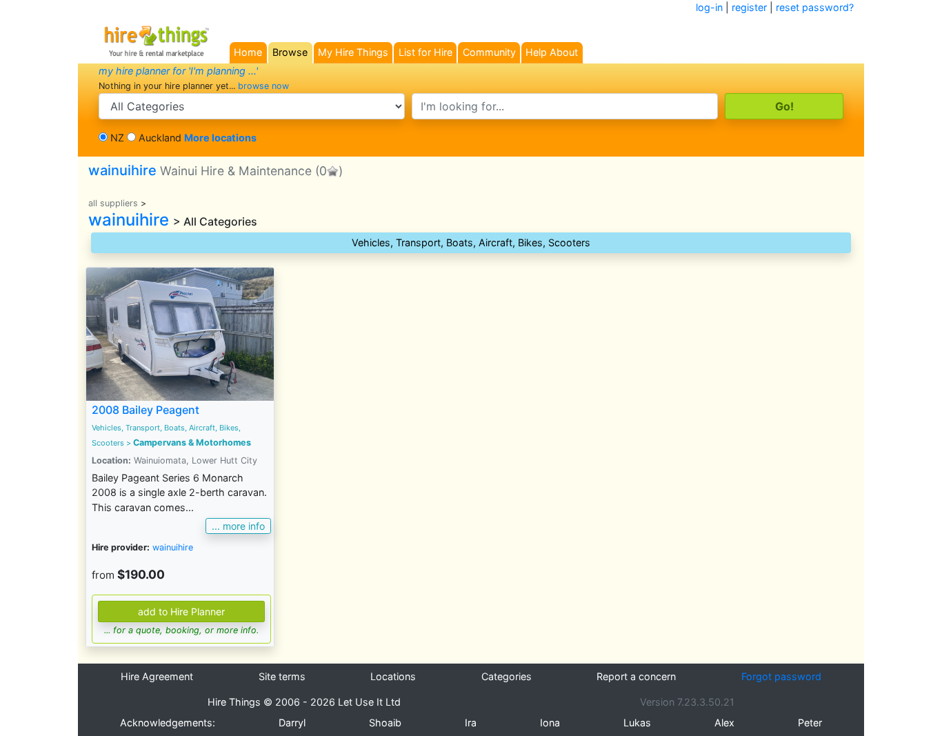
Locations (393, 676)
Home (248, 52)
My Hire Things (353, 52)
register (749, 7)
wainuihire (200, 170)
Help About (551, 52)
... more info (238, 526)
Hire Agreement (157, 676)
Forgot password (781, 676)
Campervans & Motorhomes (192, 442)
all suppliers (113, 203)
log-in (709, 7)
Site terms (282, 676)
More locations (220, 137)
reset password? (815, 7)
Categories (506, 676)
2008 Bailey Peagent (145, 410)
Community (489, 52)
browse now (263, 86)
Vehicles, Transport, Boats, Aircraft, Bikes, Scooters (471, 242)
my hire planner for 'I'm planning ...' (178, 71)
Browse (290, 52)
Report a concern (636, 676)
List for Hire (425, 52)
